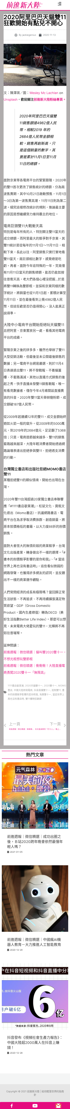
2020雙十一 (50, 685)
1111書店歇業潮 (16, 685)
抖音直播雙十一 (42, 690)
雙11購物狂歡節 (33, 698)
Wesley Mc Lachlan (43, 93)
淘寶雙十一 (45, 694)
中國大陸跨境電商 (23, 690)
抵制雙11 (56, 690)
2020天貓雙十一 (34, 685)
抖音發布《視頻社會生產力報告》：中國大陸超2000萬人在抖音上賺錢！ (35, 1042)
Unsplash (11, 99)
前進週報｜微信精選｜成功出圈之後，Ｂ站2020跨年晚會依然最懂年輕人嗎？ (35, 842)
